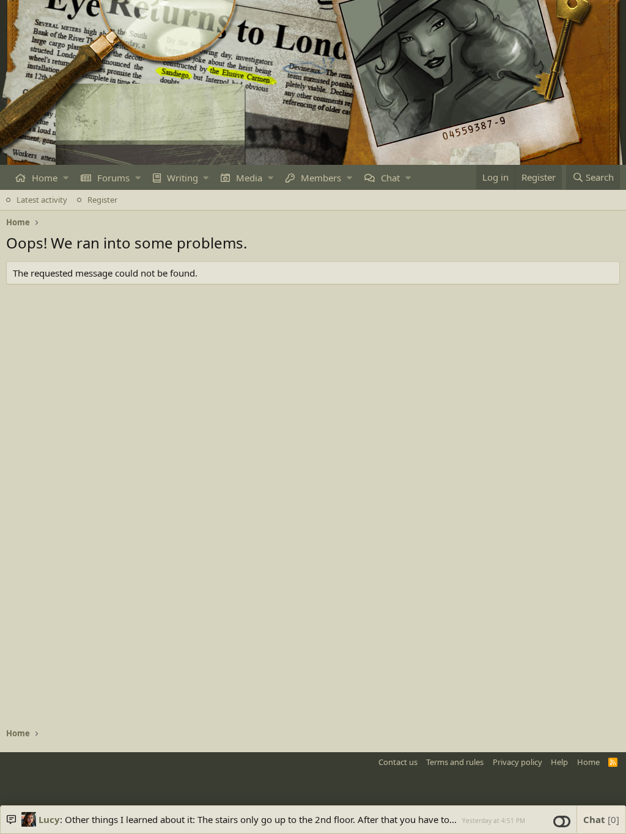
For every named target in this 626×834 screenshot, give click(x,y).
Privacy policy (517, 761)
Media (249, 178)
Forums (113, 178)
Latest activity (42, 199)
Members (321, 178)
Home (44, 178)
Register (102, 199)
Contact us (398, 761)
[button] (66, 177)
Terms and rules (455, 761)
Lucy (49, 819)
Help (559, 761)
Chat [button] (599, 819)
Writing (182, 178)
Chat (390, 178)
